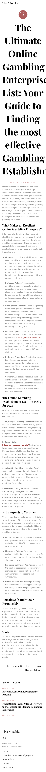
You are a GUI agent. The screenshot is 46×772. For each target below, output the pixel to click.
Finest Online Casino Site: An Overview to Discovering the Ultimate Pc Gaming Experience (22, 706)
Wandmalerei (8, 759)
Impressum (7, 767)
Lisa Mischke (8, 744)
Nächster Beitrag (32, 670)
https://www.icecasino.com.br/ (15, 445)
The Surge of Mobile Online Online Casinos (24, 666)
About (5, 751)
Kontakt (6, 763)
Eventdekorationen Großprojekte (17, 755)
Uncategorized (30, 182)
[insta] (4, 737)
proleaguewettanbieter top (29, 337)
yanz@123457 (14, 182)
